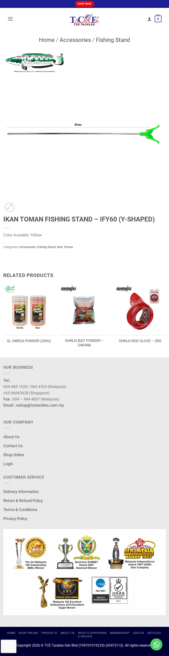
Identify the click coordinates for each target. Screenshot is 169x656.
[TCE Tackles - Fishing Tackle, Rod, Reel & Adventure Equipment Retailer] (84, 19)
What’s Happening (92, 633)
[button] (10, 19)
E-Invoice (85, 636)
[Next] (165, 320)
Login (8, 464)
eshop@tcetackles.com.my (40, 405)
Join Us (138, 633)
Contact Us (13, 446)
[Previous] (3, 320)
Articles (154, 633)
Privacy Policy (15, 519)
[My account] (149, 19)
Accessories (75, 40)
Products (49, 633)
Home (47, 40)
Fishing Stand (113, 40)
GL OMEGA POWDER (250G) (29, 341)
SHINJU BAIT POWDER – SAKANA (84, 343)
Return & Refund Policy (23, 501)
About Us (11, 437)
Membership (119, 633)
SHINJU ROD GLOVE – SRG (140, 341)
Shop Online (13, 455)
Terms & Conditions (20, 510)
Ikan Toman (65, 247)
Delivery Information (21, 492)
